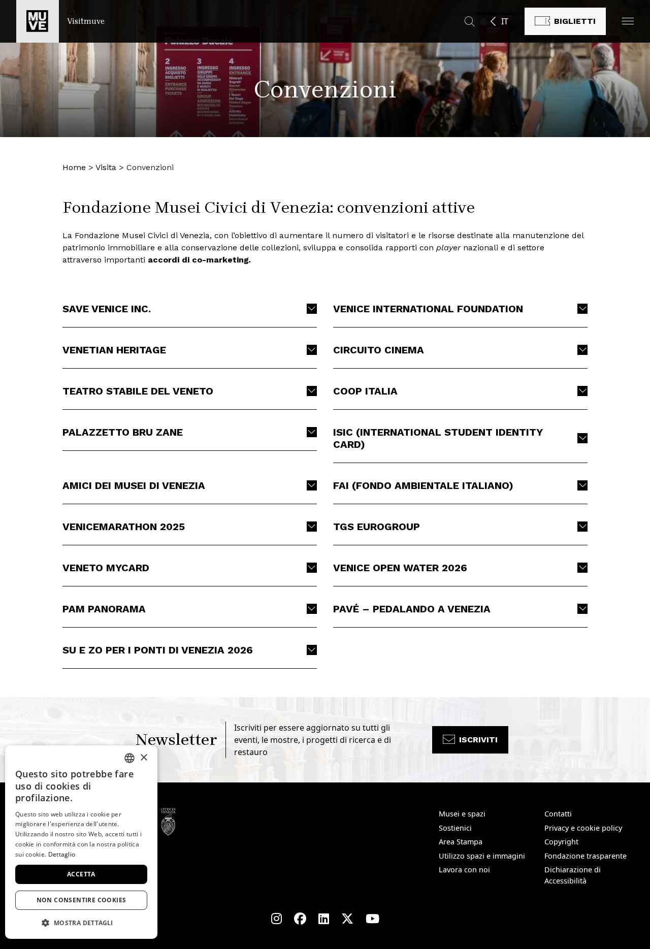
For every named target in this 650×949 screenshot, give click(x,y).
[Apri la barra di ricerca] (470, 21)
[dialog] (81, 842)
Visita (105, 167)
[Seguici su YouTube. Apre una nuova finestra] (372, 918)
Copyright (561, 841)
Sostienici (455, 828)
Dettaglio (62, 854)
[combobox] (129, 758)
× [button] (143, 758)
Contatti (558, 814)
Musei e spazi (462, 814)
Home (74, 167)
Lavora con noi (464, 869)
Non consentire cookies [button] (81, 900)
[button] (628, 21)
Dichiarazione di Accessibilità (572, 875)
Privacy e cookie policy (583, 828)
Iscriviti (478, 739)
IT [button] (504, 21)
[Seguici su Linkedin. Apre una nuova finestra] (323, 918)
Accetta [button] (81, 874)
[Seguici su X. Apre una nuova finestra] (347, 918)
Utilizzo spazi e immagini (482, 856)
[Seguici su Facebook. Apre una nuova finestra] (300, 918)
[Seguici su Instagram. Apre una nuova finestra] (276, 918)
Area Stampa (460, 841)
